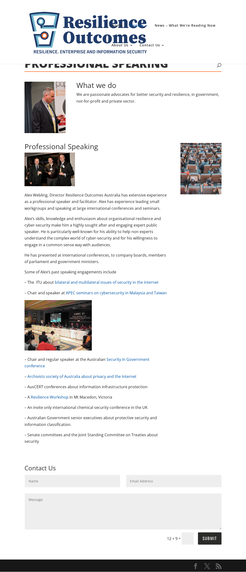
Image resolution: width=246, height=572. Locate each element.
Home (116, 26)
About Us (120, 45)
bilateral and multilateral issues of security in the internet (107, 282)
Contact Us (150, 45)
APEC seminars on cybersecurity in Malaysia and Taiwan (116, 292)
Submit (210, 538)
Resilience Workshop (49, 397)
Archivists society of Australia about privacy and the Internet (81, 376)
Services (136, 26)
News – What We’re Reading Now (185, 26)
